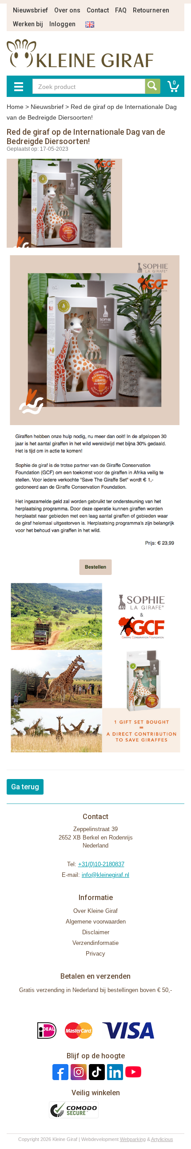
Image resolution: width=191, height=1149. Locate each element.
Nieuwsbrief (30, 10)
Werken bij (28, 24)
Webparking (133, 1139)
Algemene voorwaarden (96, 921)
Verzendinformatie (95, 943)
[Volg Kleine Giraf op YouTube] (132, 1072)
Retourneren (151, 10)
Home (15, 106)
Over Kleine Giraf (95, 911)
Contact (98, 10)
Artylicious (162, 1139)
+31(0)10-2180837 (101, 864)
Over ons (67, 10)
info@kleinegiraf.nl (105, 875)
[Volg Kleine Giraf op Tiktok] (96, 1072)
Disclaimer (95, 932)
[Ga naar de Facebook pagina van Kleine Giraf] (59, 1072)
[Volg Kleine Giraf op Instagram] (77, 1072)
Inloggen (62, 24)
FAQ (121, 10)
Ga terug (25, 787)
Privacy (95, 953)
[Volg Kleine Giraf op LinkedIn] (114, 1072)
